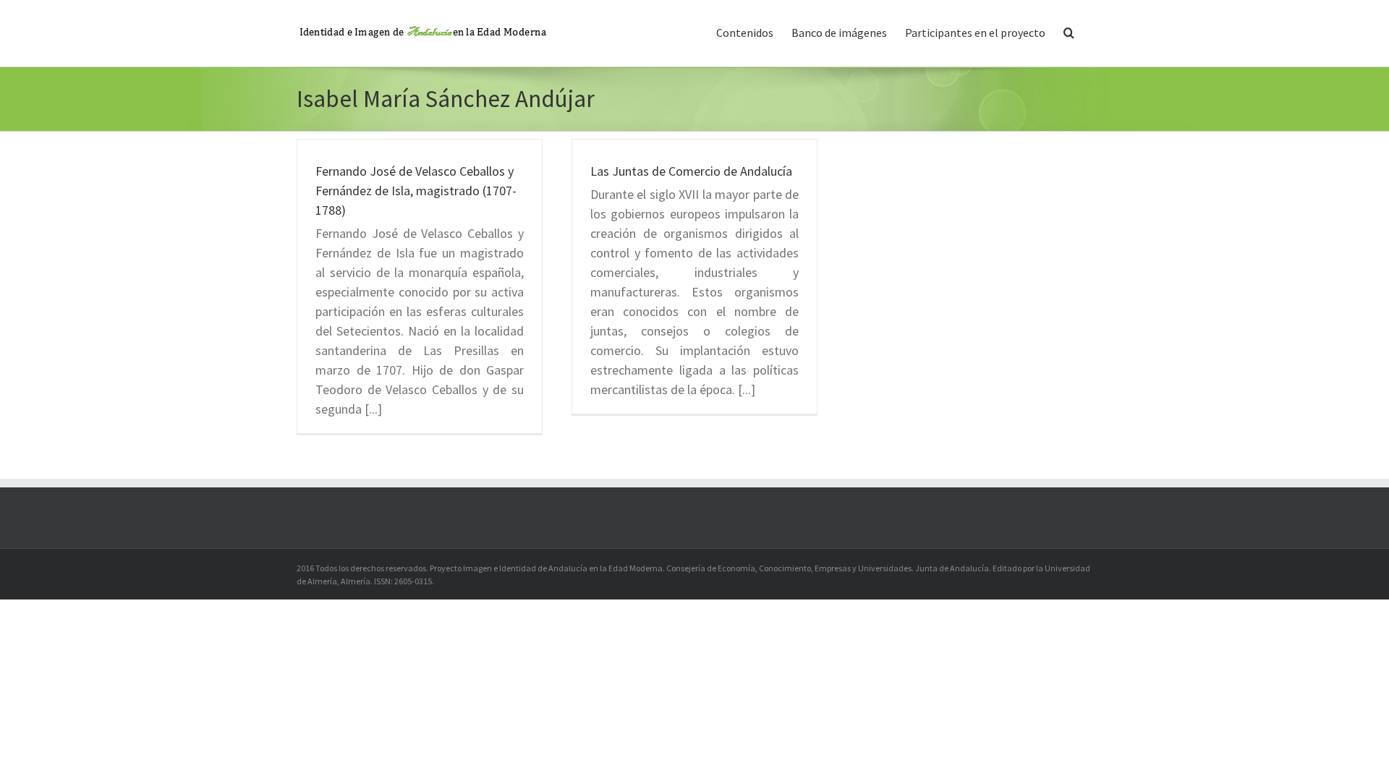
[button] (1068, 31)
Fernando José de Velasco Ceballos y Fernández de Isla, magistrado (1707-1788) (416, 190)
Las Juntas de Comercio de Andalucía (691, 171)
